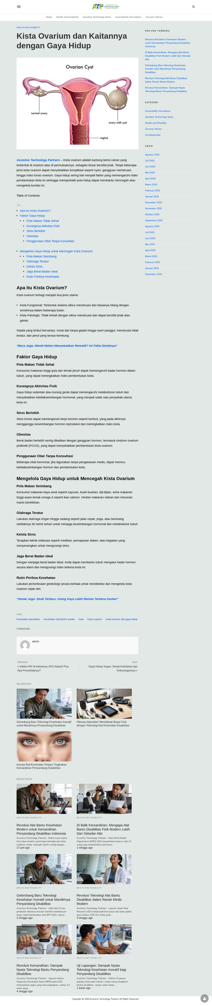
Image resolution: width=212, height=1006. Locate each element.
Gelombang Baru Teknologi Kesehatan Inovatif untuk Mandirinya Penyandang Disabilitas (43, 900)
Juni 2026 (150, 166)
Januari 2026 (152, 196)
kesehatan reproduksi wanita (59, 619)
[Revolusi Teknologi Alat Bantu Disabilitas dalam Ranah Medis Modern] (104, 869)
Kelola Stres (34, 266)
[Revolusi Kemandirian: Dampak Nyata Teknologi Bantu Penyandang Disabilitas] (44, 939)
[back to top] (204, 998)
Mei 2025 (150, 244)
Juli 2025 (150, 232)
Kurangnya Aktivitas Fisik (43, 226)
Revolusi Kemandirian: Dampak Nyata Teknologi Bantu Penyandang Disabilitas (43, 970)
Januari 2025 (152, 268)
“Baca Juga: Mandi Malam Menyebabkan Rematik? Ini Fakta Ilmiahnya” (67, 345)
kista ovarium (94, 619)
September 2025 (154, 220)
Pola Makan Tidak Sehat (42, 221)
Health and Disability (67, 17)
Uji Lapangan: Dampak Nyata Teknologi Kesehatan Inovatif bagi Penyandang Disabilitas (101, 970)
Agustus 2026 (152, 154)
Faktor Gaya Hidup (32, 215)
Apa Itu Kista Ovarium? (35, 210)
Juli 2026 (150, 160)
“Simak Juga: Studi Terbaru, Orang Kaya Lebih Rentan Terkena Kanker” (67, 599)
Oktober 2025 (152, 214)
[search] (193, 7)
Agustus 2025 (152, 226)
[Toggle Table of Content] (19, 205)
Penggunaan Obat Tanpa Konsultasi (50, 241)
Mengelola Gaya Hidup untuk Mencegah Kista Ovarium (56, 251)
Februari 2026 (152, 190)
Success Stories (154, 17)
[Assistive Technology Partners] (106, 6)
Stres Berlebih (35, 231)
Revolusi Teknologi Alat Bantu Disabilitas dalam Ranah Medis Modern (99, 900)
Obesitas (32, 236)
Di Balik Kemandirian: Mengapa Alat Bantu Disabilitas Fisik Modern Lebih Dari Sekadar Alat (103, 829)
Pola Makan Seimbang (41, 256)
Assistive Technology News (97, 17)
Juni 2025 (150, 238)
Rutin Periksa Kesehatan (42, 276)
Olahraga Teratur (37, 261)
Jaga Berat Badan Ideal (42, 271)
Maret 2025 (151, 256)
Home (49, 17)
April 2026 (150, 178)
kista (81, 619)
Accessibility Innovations (128, 17)
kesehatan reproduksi (28, 619)
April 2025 (150, 250)
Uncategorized (152, 135)
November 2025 (153, 208)
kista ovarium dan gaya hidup (121, 619)
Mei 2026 (150, 172)
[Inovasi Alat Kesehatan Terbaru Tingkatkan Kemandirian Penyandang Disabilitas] (44, 746)
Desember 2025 (153, 202)
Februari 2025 (152, 262)
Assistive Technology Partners (39, 160)
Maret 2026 (151, 184)
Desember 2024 (153, 274)
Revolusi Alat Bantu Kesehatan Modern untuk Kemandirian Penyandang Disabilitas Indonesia (41, 829)
